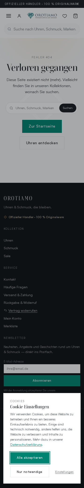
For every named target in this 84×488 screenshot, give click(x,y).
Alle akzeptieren (30, 457)
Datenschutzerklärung (26, 444)
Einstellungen (64, 472)
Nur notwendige (29, 472)
